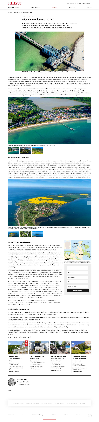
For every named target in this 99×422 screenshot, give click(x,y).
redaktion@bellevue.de (24, 384)
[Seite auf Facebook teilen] (90, 415)
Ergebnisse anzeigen (77, 290)
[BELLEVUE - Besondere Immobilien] (14, 3)
